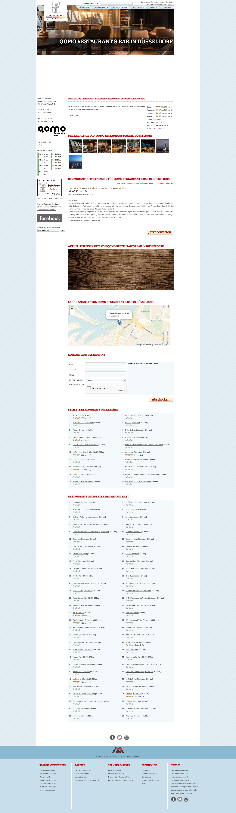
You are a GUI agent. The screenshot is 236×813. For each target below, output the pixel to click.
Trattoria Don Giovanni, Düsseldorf (138, 591)
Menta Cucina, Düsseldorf (82, 591)
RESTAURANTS (74, 99)
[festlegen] (170, 2)
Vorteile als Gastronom (47, 780)
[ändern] (171, 5)
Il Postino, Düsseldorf (133, 701)
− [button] (72, 313)
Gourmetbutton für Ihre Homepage (50, 198)
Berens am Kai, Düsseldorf (83, 482)
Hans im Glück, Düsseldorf (135, 561)
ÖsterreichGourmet (82, 774)
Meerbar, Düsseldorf (132, 423)
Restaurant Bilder (153, 7)
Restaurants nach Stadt (179, 774)
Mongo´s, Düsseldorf (80, 635)
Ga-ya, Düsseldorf (79, 561)
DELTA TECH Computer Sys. (118, 777)
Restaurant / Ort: (91, 3)
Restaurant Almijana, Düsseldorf (137, 605)
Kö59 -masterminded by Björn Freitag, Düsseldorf (143, 445)
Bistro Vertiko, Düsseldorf (135, 627)
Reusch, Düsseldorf (80, 430)
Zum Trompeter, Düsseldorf (83, 437)
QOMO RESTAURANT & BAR (132, 99)
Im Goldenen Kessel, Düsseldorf (85, 452)
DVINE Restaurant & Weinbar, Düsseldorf (141, 598)
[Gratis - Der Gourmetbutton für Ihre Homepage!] (49, 195)
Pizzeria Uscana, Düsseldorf (136, 686)
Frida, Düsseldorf (132, 650)
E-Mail (39, 145)
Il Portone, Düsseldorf (133, 532)
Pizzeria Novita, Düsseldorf (136, 657)
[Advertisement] (105, 75)
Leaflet (137, 345)
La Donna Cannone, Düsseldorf (84, 569)
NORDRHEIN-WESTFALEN (94, 99)
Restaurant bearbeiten (47, 774)
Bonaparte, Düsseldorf (81, 502)
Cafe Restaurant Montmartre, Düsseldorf (140, 664)
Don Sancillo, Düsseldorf (135, 524)
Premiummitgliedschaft (47, 783)
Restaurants (101, 7)
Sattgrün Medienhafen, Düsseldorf (85, 517)
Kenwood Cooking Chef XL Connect (184, 787)
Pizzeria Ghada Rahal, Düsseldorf (85, 583)
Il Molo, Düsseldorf (80, 576)
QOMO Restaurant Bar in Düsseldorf (55, 10)
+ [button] (72, 308)
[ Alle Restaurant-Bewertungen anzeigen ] (132, 183)
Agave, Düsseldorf (132, 517)
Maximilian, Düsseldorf (134, 716)
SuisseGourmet (80, 777)
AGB (143, 783)
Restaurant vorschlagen (180, 780)
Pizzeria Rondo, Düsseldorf (83, 642)
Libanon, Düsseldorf (80, 459)
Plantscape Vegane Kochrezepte (87, 780)
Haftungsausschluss (149, 774)
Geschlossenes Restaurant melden (184, 783)
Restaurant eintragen (47, 770)
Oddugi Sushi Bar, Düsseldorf (136, 635)
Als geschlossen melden (46, 210)
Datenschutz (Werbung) (150, 780)
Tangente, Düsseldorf (133, 694)
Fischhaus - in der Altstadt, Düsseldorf (139, 672)
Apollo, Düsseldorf (132, 554)
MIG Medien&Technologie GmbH (120, 780)
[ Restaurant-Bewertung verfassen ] (161, 183)
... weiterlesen (73, 115)
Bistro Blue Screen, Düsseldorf (137, 709)
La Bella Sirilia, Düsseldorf (135, 679)
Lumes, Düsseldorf (80, 554)
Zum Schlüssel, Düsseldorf (135, 415)
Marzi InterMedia (114, 770)
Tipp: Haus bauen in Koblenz (182, 793)
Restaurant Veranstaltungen (167, 7)
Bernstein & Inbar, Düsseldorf (136, 583)
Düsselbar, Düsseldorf (81, 539)
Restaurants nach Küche (180, 777)
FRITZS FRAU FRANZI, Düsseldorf (85, 445)
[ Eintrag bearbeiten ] (45, 98)
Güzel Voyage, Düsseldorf (82, 650)
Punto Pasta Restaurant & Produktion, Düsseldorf (91, 532)
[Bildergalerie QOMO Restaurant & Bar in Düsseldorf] (75, 153)
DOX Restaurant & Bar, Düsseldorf (138, 482)
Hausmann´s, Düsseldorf (134, 437)
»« (77, 191)
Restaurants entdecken (179, 770)
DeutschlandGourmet (83, 770)
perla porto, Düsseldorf (133, 452)
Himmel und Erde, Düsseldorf (84, 664)
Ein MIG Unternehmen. (131, 756)
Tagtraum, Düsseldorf (81, 709)
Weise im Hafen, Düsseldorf (136, 539)
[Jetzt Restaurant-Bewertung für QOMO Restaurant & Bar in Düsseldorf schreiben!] (160, 236)
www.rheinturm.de (44, 142)
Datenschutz (146, 777)
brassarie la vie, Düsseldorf (83, 467)
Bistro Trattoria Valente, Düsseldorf (85, 627)
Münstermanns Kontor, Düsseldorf (137, 467)
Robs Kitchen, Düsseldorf (134, 430)
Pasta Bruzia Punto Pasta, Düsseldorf (87, 524)
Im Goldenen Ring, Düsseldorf (136, 459)
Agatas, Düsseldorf (80, 474)
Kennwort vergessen (47, 790)
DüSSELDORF (113, 99)
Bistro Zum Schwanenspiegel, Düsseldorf (88, 701)
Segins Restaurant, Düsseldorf (137, 569)
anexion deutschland (116, 774)
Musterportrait (44, 777)
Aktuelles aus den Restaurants (139, 7)
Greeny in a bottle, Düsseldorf (84, 694)
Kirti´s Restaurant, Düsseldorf (136, 502)
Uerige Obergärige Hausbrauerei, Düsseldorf (142, 474)
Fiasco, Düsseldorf (80, 657)
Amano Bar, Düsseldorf (81, 672)
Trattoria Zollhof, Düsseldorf (83, 546)
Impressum (146, 770)
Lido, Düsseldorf (132, 613)
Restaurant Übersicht (83, 7)
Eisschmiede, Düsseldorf (82, 686)
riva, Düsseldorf (78, 415)
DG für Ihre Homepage (47, 787)
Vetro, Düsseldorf (79, 716)
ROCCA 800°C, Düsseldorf (83, 423)
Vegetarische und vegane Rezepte (184, 790)
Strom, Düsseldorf (132, 510)
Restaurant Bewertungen (120, 7)
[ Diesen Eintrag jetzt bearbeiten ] (49, 207)
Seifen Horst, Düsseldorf (135, 642)
